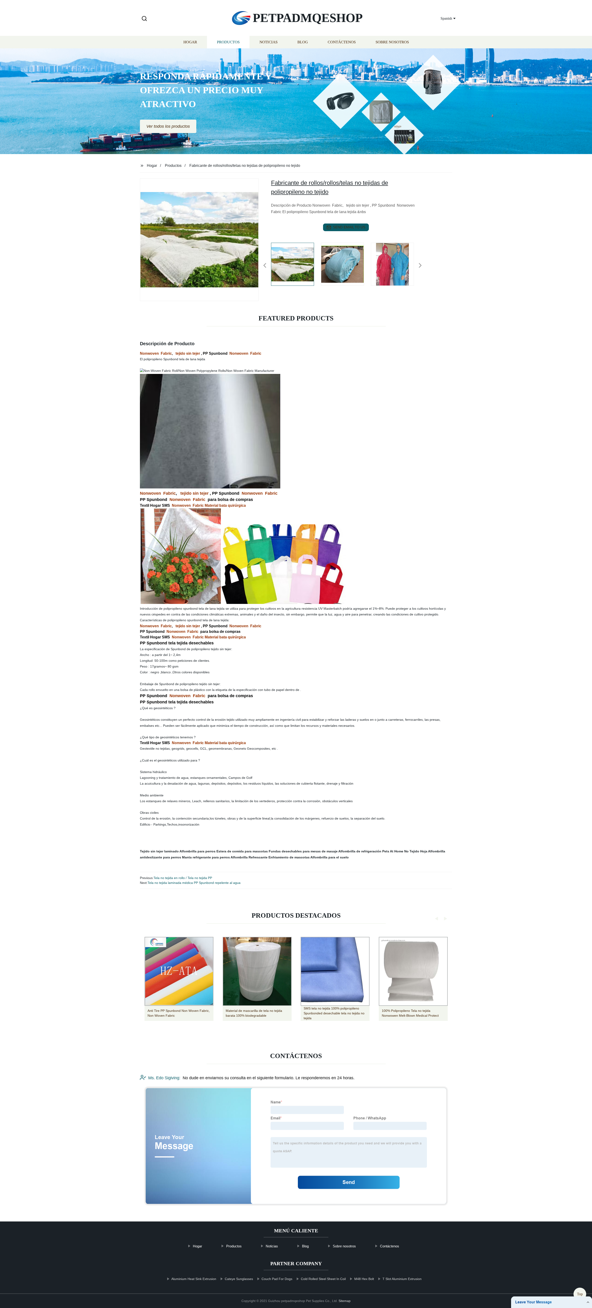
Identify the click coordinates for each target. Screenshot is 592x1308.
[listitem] (296, 263)
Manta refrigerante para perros (206, 857)
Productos (228, 42)
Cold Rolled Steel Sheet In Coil (323, 1279)
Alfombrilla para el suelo (329, 857)
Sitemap (345, 1301)
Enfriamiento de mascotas (289, 857)
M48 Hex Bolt (364, 1279)
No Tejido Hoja (415, 851)
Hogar (190, 42)
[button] (144, 18)
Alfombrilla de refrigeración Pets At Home (370, 851)
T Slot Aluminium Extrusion (402, 1279)
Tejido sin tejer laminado (159, 851)
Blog (302, 42)
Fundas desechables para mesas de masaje (303, 851)
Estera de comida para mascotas (242, 851)
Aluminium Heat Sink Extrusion (193, 1279)
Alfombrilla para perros (197, 851)
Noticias (268, 42)
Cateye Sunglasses (239, 1279)
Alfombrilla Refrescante (249, 857)
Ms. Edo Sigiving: (164, 1078)
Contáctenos (342, 42)
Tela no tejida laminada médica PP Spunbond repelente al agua (194, 883)
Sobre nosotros (392, 42)
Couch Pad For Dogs (277, 1279)
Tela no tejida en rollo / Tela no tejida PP (183, 878)
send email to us (349, 227)
